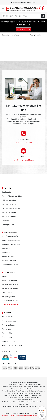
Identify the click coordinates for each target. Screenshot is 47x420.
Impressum (5, 415)
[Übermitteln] (43, 16)
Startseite (5, 35)
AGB (21, 415)
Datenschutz (15, 415)
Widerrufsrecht (29, 415)
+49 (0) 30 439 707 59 (23, 143)
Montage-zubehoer (19, 35)
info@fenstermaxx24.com (23, 160)
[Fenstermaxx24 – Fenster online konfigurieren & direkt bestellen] (23, 8)
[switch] (42, 415)
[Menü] (3, 8)
